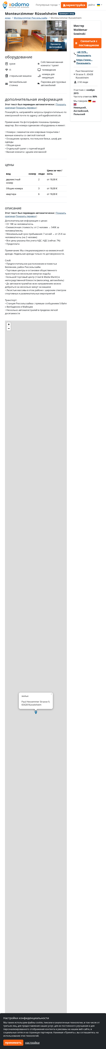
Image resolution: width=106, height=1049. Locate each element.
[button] (36, 712)
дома (7, 17)
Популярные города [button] (47, 4)
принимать (13, 1042)
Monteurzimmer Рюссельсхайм (30, 17)
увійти (91, 4)
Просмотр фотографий (55, 45)
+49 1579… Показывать (84, 54)
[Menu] (99, 5)
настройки (32, 1042)
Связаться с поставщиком (89, 43)
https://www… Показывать (84, 61)
